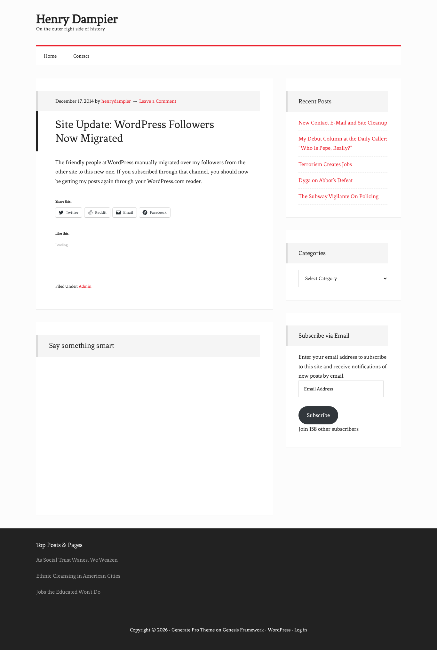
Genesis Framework (243, 630)
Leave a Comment (157, 101)
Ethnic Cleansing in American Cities (78, 576)
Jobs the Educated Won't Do (68, 592)
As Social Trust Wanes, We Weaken (77, 560)
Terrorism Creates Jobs (325, 164)
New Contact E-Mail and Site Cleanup (342, 122)
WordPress (279, 630)
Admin (85, 286)
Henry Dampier (77, 19)
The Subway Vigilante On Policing (338, 196)
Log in (300, 630)
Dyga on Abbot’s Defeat (325, 180)
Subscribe (318, 415)
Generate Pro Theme (193, 630)
